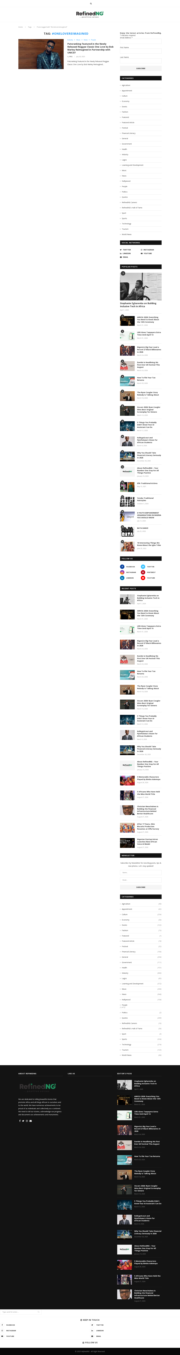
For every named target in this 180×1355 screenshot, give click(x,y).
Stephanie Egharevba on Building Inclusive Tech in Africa (138, 305)
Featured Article (128, 122)
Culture (124, 96)
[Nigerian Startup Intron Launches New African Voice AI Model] (127, 843)
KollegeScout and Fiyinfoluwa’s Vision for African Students (147, 440)
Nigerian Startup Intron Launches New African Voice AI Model (147, 841)
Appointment (127, 90)
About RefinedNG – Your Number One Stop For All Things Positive (148, 470)
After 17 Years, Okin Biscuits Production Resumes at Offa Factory (148, 826)
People (93, 40)
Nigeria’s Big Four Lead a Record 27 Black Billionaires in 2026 (149, 349)
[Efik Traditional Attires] (127, 487)
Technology (126, 223)
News (86, 40)
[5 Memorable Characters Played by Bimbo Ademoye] (127, 780)
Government (127, 144)
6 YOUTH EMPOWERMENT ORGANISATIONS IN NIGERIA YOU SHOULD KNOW (149, 515)
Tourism (125, 229)
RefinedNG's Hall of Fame (132, 207)
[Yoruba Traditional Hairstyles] (127, 502)
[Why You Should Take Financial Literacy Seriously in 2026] (127, 456)
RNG (70, 57)
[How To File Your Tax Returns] (127, 381)
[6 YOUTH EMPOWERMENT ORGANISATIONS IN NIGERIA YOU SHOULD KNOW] (127, 516)
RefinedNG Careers (129, 202)
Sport (124, 213)
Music (78, 40)
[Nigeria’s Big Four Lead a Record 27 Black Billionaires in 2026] (127, 351)
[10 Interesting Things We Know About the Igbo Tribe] (127, 546)
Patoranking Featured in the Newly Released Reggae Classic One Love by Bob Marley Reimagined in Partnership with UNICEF (90, 48)
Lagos (124, 160)
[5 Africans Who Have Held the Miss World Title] (127, 795)
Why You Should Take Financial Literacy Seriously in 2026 (149, 455)
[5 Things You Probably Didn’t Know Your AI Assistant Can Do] (127, 426)
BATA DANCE (142, 528)
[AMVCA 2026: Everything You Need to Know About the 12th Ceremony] (127, 321)
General (125, 138)
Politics (124, 192)
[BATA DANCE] (127, 532)
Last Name (124, 57)
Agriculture (126, 85)
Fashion (125, 112)
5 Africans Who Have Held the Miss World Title (148, 792)
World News (127, 234)
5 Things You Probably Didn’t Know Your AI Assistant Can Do (147, 424)
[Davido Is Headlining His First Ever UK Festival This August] (127, 366)
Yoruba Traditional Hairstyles (145, 499)
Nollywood (126, 181)
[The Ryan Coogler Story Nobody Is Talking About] (127, 396)
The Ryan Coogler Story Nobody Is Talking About (148, 393)
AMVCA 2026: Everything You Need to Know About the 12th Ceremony (148, 319)
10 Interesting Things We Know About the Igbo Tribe (149, 544)
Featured (125, 117)
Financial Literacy (128, 133)
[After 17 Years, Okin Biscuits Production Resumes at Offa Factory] (127, 828)
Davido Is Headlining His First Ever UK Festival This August (148, 364)
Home (20, 27)
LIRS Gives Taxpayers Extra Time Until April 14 (149, 333)
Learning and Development (132, 165)
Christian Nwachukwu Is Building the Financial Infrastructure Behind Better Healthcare (147, 810)
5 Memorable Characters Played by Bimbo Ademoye (148, 778)
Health (124, 149)
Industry (70, 40)
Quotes (125, 197)
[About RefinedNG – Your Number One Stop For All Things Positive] (127, 472)
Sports (124, 218)
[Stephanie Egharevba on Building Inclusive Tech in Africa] (141, 286)
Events (124, 106)
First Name (124, 47)
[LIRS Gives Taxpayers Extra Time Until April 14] (127, 336)
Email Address (126, 37)
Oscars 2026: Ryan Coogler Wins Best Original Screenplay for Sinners (148, 409)
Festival (125, 128)
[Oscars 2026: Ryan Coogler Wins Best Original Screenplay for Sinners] (127, 411)
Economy (125, 101)
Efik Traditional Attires (147, 483)
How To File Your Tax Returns (146, 378)
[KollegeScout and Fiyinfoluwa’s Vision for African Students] (127, 441)
